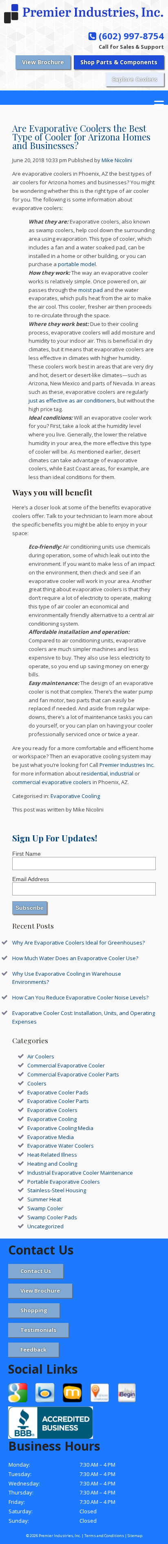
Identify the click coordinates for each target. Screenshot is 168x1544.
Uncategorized (45, 1226)
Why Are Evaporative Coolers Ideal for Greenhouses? (78, 942)
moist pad (90, 290)
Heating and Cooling (52, 1163)
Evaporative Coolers (52, 1110)
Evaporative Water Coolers (60, 1145)
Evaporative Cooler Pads (57, 1092)
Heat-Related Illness (52, 1154)
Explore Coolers (134, 79)
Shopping (33, 1310)
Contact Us (35, 1271)
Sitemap (135, 1535)
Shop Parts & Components (118, 62)
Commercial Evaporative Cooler (66, 1065)
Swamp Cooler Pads (52, 1217)
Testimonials (38, 1330)
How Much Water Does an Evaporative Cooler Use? (75, 958)
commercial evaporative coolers (51, 782)
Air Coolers (40, 1056)
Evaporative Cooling (75, 796)
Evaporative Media (50, 1137)
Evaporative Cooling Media (60, 1128)
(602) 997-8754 (130, 35)
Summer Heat (44, 1199)
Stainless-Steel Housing (56, 1190)
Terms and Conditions (104, 1535)
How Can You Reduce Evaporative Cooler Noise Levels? (80, 997)
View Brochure (43, 62)
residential (94, 773)
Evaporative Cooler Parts (58, 1101)
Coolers (36, 1083)
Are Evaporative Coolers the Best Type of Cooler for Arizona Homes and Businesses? (81, 136)
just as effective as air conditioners (72, 400)
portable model (77, 264)
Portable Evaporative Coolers (63, 1181)
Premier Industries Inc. (127, 765)
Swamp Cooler (45, 1208)
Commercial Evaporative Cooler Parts (73, 1074)
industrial (121, 773)
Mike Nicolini (117, 160)
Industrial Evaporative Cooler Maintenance (80, 1172)
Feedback (33, 1349)
